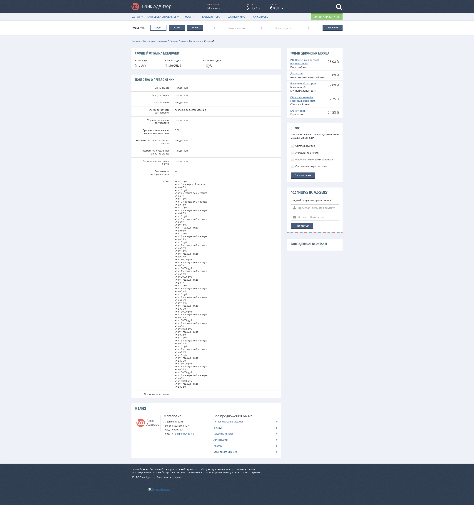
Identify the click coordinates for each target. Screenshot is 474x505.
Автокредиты (220, 439)
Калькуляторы (211, 16)
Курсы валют (261, 16)
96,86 (276, 8)
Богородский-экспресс (303, 83)
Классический (298, 110)
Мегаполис (195, 41)
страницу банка (185, 433)
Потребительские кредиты (228, 421)
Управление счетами (307, 152)
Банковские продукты (161, 16)
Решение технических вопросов (314, 159)
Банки (136, 16)
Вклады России (178, 41)
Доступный (296, 73)
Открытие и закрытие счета (311, 166)
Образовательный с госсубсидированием (302, 99)
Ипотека (218, 445)
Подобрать (332, 27)
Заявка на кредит (326, 17)
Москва (212, 8)
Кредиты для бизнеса (225, 451)
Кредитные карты (223, 433)
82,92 (253, 8)
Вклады (217, 427)
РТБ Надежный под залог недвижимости (304, 61)
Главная (135, 41)
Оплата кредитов (305, 145)
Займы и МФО (236, 16)
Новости (189, 16)
